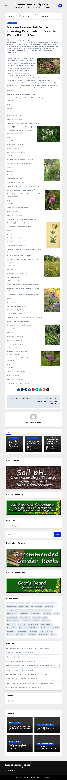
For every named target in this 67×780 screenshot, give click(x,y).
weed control (49, 631)
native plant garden (33, 624)
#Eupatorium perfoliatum (16, 44)
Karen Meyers (16, 40)
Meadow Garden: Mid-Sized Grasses (22, 399)
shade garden (11, 631)
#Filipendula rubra (44, 44)
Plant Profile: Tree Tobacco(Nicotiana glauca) (20, 661)
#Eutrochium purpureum (31, 44)
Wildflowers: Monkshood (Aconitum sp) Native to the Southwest (26, 657)
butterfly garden (37, 603)
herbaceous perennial (13, 620)
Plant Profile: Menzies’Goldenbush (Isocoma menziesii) (23, 687)
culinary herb (11, 610)
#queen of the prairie (43, 48)
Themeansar (46, 777)
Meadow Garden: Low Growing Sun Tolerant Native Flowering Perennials (52, 441)
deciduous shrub (21, 610)
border (28, 603)
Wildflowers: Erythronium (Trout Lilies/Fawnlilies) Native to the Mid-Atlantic (30, 683)
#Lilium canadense (27, 46)
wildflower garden (20, 634)
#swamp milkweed (29, 50)
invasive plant (35, 620)
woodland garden (43, 634)
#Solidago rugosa (18, 50)
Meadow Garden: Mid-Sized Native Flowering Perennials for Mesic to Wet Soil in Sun (46, 401)
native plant (21, 624)
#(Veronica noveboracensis (16, 42)
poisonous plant (11, 627)
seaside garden (55, 627)
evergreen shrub (35, 613)
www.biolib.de (20, 186)
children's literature (50, 603)
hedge (45, 617)
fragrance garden (12, 617)
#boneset (49, 42)
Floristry (56, 613)
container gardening (36, 606)
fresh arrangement (25, 617)
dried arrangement (46, 610)
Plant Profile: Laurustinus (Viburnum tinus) (19, 652)
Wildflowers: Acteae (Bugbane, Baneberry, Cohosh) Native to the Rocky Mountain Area (33, 665)
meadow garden (46, 620)
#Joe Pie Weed (17, 46)
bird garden (20, 603)
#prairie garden (32, 48)
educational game (12, 613)
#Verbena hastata (12, 52)
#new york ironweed (21, 48)
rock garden (34, 627)
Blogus (38, 777)
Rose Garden (44, 627)
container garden (23, 606)
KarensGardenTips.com (32, 4)
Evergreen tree (47, 613)
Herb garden (25, 620)
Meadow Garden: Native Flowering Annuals (33, 443)
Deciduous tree (33, 610)
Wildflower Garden (14, 723)
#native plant (37, 46)
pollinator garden (24, 627)
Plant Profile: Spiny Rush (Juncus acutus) (19, 670)
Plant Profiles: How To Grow (45, 725)
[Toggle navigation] (6, 5)
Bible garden (10, 603)
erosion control (24, 613)
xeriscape (53, 634)
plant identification (46, 624)
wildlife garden (32, 634)
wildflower (10, 634)
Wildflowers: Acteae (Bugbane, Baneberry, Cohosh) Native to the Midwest (29, 648)
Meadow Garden (12, 23)
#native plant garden (48, 46)
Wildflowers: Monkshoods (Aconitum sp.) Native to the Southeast (26, 674)
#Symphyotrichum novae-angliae (44, 50)
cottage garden (49, 606)
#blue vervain (42, 42)
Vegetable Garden (22, 631)
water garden (33, 631)
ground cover (36, 617)
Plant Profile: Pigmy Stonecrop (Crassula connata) (22, 679)
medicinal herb (11, 624)
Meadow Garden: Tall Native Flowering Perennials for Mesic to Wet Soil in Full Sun (31, 31)
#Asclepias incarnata (31, 42)
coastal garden (11, 606)
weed (41, 631)
